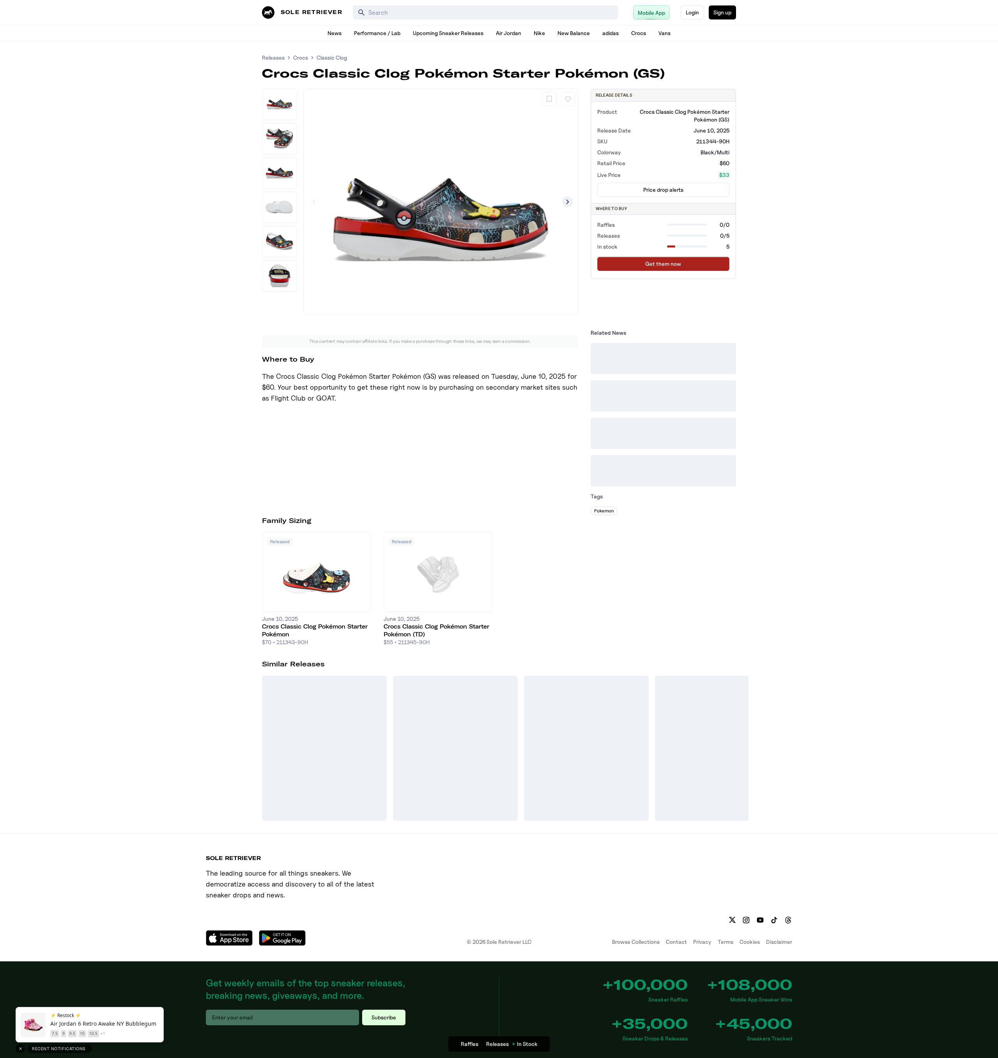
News (334, 33)
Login (692, 12)
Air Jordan (508, 33)
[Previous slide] (313, 201)
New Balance (573, 33)
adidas (610, 33)
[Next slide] (567, 201)
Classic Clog (332, 57)
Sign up (722, 12)
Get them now (663, 263)
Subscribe (384, 1017)
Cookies (750, 941)
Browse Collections (636, 941)
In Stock (527, 1043)
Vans (664, 33)
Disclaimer (779, 941)
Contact (676, 941)
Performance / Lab (377, 33)
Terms (725, 941)
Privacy (702, 941)
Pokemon (604, 511)
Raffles (469, 1043)
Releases (273, 57)
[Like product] (568, 99)
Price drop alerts (663, 189)
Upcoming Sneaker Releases (448, 33)
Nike (539, 33)
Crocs (638, 33)
